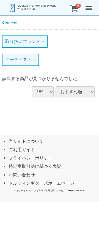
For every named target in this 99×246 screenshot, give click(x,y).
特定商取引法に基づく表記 (35, 166)
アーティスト (18, 59)
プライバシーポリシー (31, 157)
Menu (89, 5)
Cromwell (9, 22)
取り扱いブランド (22, 41)
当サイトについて (26, 141)
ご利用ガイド (22, 149)
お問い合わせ (22, 174)
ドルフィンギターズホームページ (42, 182)
